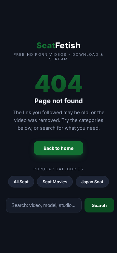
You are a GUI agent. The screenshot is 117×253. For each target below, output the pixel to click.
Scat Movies (55, 181)
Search (99, 205)
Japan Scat (92, 181)
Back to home (58, 148)
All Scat (21, 181)
